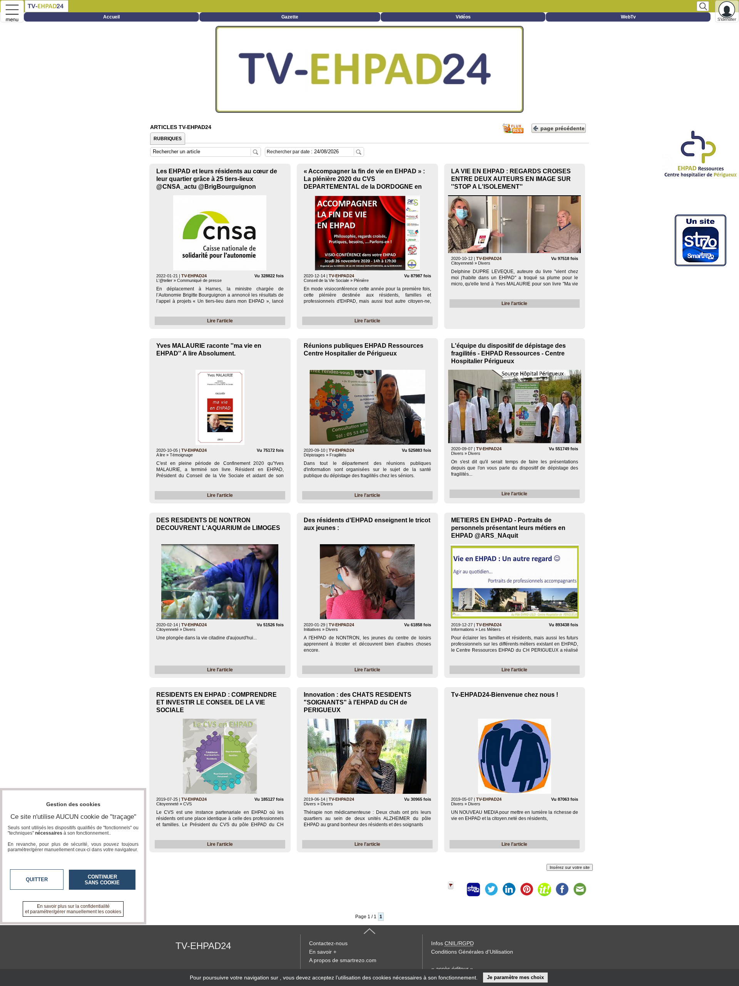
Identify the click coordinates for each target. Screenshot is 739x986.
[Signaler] (455, 889)
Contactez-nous (328, 943)
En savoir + (322, 952)
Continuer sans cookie (102, 879)
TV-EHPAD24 (194, 275)
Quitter (37, 879)
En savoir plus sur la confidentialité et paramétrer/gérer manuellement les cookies (73, 909)
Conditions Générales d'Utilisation (472, 952)
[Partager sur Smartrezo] (473, 889)
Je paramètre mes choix (515, 977)
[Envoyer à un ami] (579, 889)
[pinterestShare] (526, 889)
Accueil (111, 17)
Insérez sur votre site (570, 867)
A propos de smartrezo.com (342, 960)
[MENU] (12, 11)
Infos (452, 943)
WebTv (628, 17)
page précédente (562, 128)
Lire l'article (220, 321)
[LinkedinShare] (509, 889)
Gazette (289, 17)
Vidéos (463, 17)
